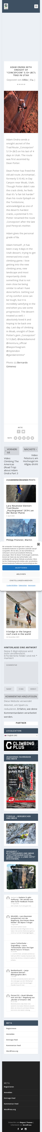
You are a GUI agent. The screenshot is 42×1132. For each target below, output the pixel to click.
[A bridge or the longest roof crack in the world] (21, 609)
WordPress (27, 1125)
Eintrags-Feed (12, 1040)
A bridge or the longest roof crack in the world (18, 632)
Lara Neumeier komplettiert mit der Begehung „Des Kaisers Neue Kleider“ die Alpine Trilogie (22, 919)
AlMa (25, 79)
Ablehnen (21, 574)
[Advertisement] (21, 34)
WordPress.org (12, 1051)
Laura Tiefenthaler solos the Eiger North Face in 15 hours (22, 947)
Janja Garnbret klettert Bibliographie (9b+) (19, 972)
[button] (38, 544)
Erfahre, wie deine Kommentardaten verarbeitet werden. (20, 712)
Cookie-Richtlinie (12, 585)
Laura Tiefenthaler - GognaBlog (19, 944)
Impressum (31, 585)
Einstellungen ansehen (21, 580)
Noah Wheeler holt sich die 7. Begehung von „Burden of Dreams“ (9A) (23, 997)
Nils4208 (14, 916)
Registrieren (11, 1028)
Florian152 (15, 995)
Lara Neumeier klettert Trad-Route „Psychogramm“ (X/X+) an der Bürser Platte (20, 509)
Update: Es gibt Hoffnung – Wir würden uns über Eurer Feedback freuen (22, 899)
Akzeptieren (21, 568)
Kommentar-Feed (13, 1045)
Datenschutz (23, 585)
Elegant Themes (26, 1122)
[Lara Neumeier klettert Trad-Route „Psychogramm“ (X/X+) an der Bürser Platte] (21, 493)
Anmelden (10, 1034)
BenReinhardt (16, 970)
